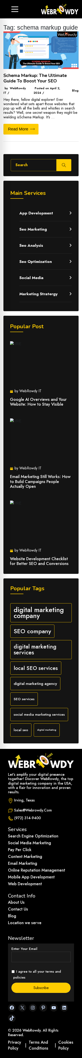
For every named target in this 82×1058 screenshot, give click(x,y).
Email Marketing (22, 863)
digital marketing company (39, 613)
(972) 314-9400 (27, 818)
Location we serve (24, 923)
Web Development (25, 884)
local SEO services (36, 668)
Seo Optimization (35, 261)
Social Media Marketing (29, 843)
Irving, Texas (24, 800)
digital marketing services (35, 649)
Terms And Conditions (38, 1045)
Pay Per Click (19, 850)
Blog (12, 916)
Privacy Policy (14, 1045)
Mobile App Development (31, 877)
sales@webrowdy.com (33, 810)
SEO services (24, 699)
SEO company (32, 631)
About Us (16, 902)
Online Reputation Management (36, 870)
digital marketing (46, 730)
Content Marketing (25, 857)
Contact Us (18, 909)
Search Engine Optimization (33, 836)
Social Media (31, 277)
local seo (21, 729)
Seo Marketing (33, 229)
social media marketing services (39, 714)
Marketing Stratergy (38, 294)
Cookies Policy (65, 1045)
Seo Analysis (31, 245)
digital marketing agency (35, 684)
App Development (36, 213)
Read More (18, 129)
